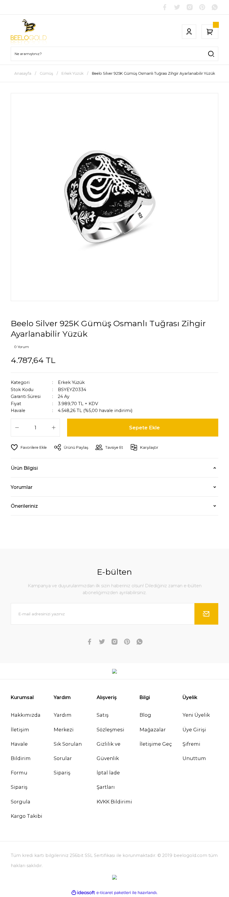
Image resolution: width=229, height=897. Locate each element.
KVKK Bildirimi (114, 802)
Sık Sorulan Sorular (68, 751)
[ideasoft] (83, 893)
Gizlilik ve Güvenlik (108, 751)
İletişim (20, 730)
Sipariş (62, 773)
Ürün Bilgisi (24, 468)
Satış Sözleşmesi (110, 722)
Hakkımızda (26, 715)
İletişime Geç (156, 744)
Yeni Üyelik (196, 715)
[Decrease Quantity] (17, 427)
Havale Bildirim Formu (21, 758)
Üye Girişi (194, 730)
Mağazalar (153, 730)
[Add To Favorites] (29, 447)
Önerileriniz (24, 506)
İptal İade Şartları (108, 780)
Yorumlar (22, 487)
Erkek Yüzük (71, 382)
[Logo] (29, 31)
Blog (145, 715)
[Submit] (206, 614)
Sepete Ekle (144, 428)
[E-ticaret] (113, 892)
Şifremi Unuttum (194, 751)
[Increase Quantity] (54, 427)
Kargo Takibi (26, 816)
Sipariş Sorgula (20, 794)
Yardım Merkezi (64, 722)
